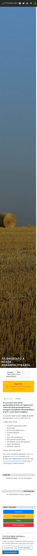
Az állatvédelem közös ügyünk (18, 494)
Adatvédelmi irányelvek (26, 543)
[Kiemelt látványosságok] (24, 3)
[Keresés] (31, 3)
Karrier (18, 521)
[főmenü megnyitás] (35, 3)
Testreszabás (8, 547)
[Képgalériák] (20, 3)
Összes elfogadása (10, 552)
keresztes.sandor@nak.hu (13, 461)
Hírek (19, 399)
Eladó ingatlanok (18, 525)
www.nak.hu (15, 456)
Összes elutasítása (24, 547)
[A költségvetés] (27, 3)
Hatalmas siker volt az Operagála (18, 478)
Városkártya (18, 512)
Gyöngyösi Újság (18, 516)
